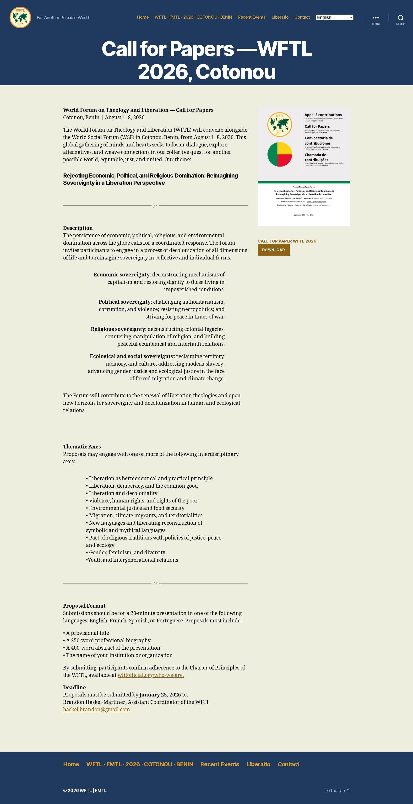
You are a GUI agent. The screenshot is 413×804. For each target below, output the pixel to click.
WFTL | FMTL (93, 790)
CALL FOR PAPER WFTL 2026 (287, 241)
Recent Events (252, 17)
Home (143, 17)
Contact (302, 17)
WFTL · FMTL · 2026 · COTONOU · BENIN (193, 17)
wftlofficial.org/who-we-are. (151, 675)
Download (273, 250)
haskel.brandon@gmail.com (96, 710)
